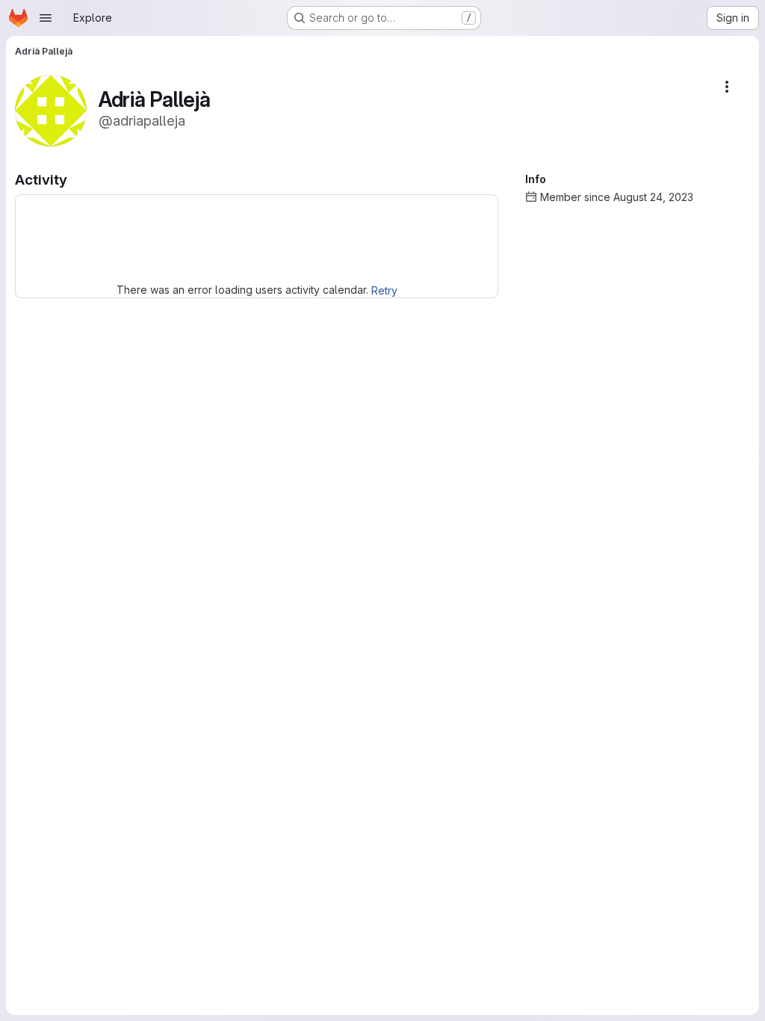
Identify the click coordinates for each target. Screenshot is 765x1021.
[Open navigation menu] (46, 18)
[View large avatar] (51, 109)
